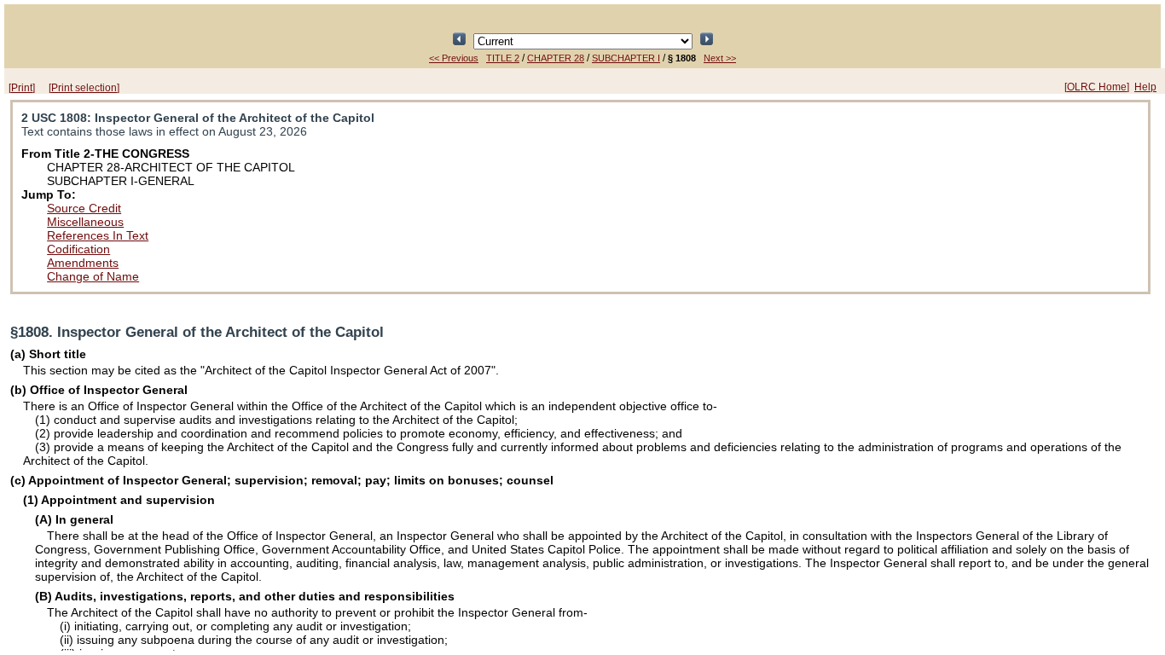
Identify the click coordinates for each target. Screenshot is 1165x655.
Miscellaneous (85, 222)
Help (1145, 87)
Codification (78, 249)
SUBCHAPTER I (626, 58)
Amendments (83, 263)
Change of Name (93, 276)
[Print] (22, 88)
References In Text (97, 235)
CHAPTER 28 (555, 58)
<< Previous (453, 58)
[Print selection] (84, 88)
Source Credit (84, 208)
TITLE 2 (502, 58)
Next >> (720, 58)
